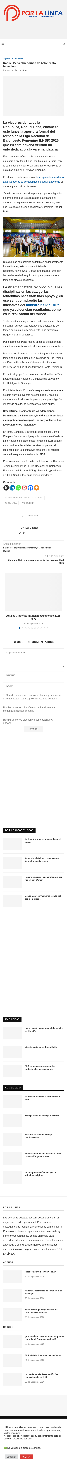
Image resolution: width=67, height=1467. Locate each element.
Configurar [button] (11, 1457)
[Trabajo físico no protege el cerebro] (12, 1120)
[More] (36, 488)
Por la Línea (21, 70)
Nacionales (18, 59)
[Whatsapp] (18, 488)
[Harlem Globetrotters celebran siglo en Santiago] (12, 1295)
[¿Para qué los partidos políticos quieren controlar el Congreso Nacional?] (12, 1341)
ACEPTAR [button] (26, 1457)
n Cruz (53, 305)
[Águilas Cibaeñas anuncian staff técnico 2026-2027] (33, 592)
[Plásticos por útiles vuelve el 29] (12, 1276)
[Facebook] (30, 488)
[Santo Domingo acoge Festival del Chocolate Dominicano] (12, 1314)
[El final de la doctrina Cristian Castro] (12, 1360)
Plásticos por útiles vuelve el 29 (40, 1272)
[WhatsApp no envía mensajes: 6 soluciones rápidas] (12, 1177)
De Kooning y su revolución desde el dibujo (43, 840)
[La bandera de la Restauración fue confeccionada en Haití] (12, 1379)
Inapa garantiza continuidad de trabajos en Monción (44, 1029)
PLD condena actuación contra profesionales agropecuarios (40, 1067)
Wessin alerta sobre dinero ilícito (41, 1047)
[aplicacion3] (33, 752)
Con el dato (13, 1088)
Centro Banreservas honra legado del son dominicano (43, 897)
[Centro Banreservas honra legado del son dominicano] (12, 901)
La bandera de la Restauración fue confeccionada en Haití (41, 1375)
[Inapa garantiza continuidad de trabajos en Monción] (12, 1033)
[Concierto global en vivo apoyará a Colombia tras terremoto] (12, 863)
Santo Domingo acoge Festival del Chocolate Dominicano (41, 1311)
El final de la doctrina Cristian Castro (43, 1355)
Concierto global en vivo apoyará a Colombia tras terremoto (42, 859)
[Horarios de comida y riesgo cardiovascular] (12, 1139)
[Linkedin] (12, 488)
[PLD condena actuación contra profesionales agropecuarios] (12, 1071)
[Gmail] (24, 488)
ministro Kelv (36, 305)
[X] (6, 488)
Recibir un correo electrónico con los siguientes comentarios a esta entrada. (29, 709)
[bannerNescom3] (33, 27)
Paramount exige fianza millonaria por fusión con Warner (43, 878)
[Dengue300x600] (33, 916)
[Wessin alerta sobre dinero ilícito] (12, 1052)
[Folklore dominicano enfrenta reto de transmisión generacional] (12, 1158)
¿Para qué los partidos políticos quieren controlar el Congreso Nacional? (44, 1337)
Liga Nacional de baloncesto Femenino (24, 498)
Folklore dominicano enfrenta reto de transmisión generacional (43, 1155)
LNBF (50, 498)
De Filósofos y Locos (19, 830)
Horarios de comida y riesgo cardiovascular (38, 1136)
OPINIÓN (8, 1327)
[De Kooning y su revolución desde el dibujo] (12, 844)
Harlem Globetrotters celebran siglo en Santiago (43, 1292)
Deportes (6, 59)
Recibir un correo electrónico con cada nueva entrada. (28, 721)
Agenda (8, 1262)
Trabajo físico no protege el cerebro (42, 1115)
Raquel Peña (28, 503)
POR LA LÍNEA (11, 1207)
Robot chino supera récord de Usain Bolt (42, 1098)
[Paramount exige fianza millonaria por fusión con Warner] (12, 882)
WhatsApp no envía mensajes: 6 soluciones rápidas (40, 1173)
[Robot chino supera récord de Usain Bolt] (12, 1101)
